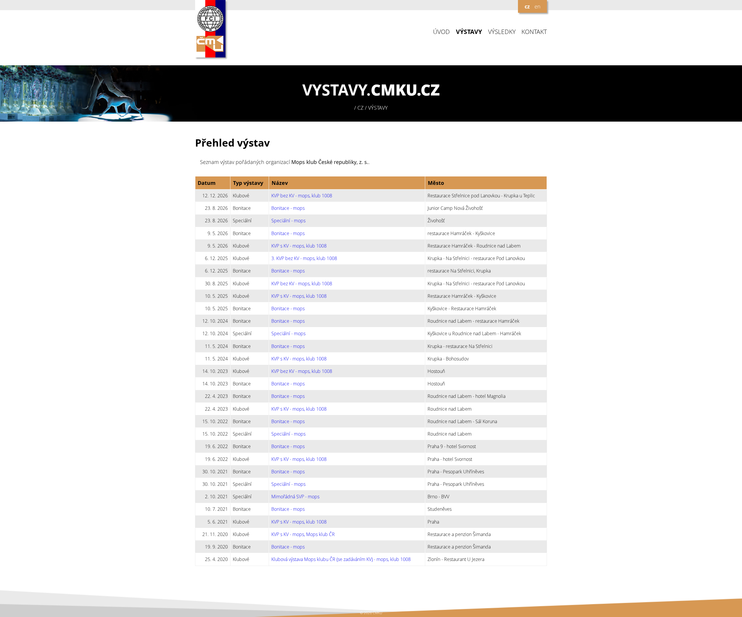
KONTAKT (534, 32)
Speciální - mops (288, 220)
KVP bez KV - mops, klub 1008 (301, 195)
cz (527, 6)
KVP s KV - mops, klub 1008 (299, 246)
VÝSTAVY (469, 32)
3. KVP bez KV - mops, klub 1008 (304, 258)
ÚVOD (441, 32)
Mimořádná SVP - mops (295, 496)
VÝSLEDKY (502, 32)
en (537, 6)
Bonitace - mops (288, 208)
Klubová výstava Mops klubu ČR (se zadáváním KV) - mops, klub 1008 (341, 559)
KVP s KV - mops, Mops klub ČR (303, 534)
